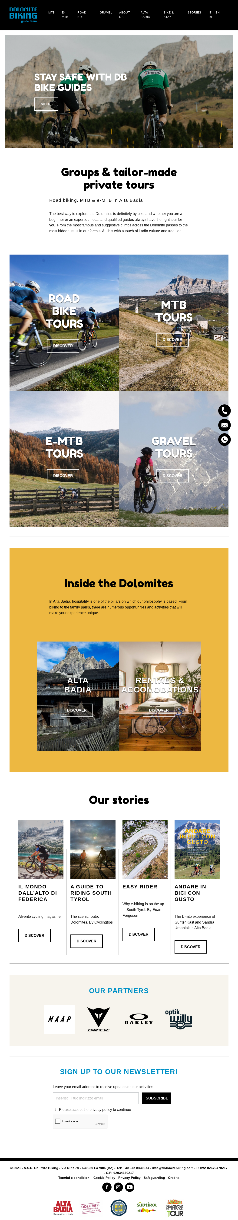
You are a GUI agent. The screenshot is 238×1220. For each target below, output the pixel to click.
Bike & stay (169, 15)
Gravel (106, 12)
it (210, 12)
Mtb (51, 12)
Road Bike (81, 15)
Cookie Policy (104, 1178)
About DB (124, 15)
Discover (63, 346)
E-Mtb (65, 15)
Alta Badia (145, 15)
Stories (194, 12)
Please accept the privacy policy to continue (95, 1110)
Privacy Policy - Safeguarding (141, 1178)
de (211, 17)
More (46, 109)
